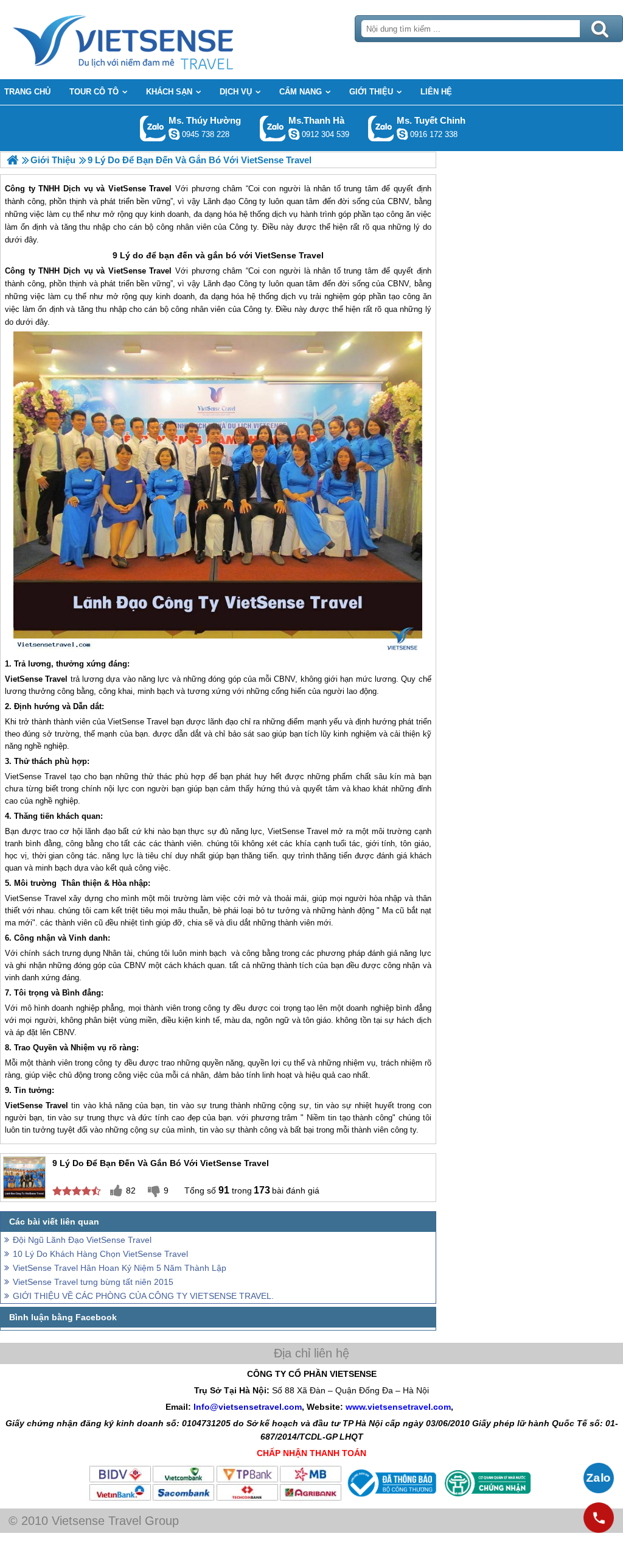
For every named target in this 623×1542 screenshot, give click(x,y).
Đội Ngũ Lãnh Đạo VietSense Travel (82, 1240)
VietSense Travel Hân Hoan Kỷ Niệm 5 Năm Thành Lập (119, 1268)
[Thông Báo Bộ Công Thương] (391, 1499)
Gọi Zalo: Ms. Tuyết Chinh (381, 128)
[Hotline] (598, 1517)
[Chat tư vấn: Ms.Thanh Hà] (294, 134)
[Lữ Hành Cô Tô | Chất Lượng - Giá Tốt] (12, 160)
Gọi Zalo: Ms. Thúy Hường (153, 128)
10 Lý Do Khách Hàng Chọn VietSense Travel (100, 1254)
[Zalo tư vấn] (598, 1478)
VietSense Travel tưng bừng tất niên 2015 (93, 1282)
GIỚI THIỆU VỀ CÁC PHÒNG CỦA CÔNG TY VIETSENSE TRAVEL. (143, 1296)
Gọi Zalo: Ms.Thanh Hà (273, 128)
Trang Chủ (153, 39)
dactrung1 (174, 134)
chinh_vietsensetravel (402, 134)
